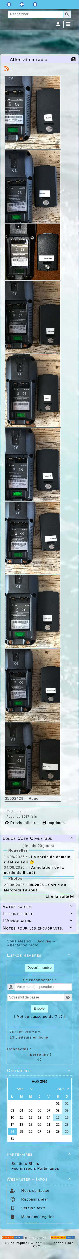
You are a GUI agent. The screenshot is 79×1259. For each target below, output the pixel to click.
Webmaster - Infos (39, 1179)
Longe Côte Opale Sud (38, 838)
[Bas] (35, 4)
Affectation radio (29, 59)
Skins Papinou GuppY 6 (26, 1243)
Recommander (34, 1199)
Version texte (33, 1208)
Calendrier (39, 1070)
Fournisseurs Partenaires (35, 1168)
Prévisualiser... (24, 823)
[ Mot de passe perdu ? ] (39, 1016)
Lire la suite (58, 896)
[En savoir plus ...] (63, 1238)
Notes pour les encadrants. (38, 928)
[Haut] (9, 4)
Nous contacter (35, 1190)
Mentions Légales (37, 1217)
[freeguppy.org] (13, 1238)
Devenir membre (39, 967)
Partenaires (39, 1154)
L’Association (38, 920)
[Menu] (68, 24)
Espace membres (39, 955)
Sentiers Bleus (25, 1164)
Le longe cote (38, 913)
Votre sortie (38, 906)
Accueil (44, 941)
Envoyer (40, 1008)
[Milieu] (22, 4)
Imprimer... (57, 823)
